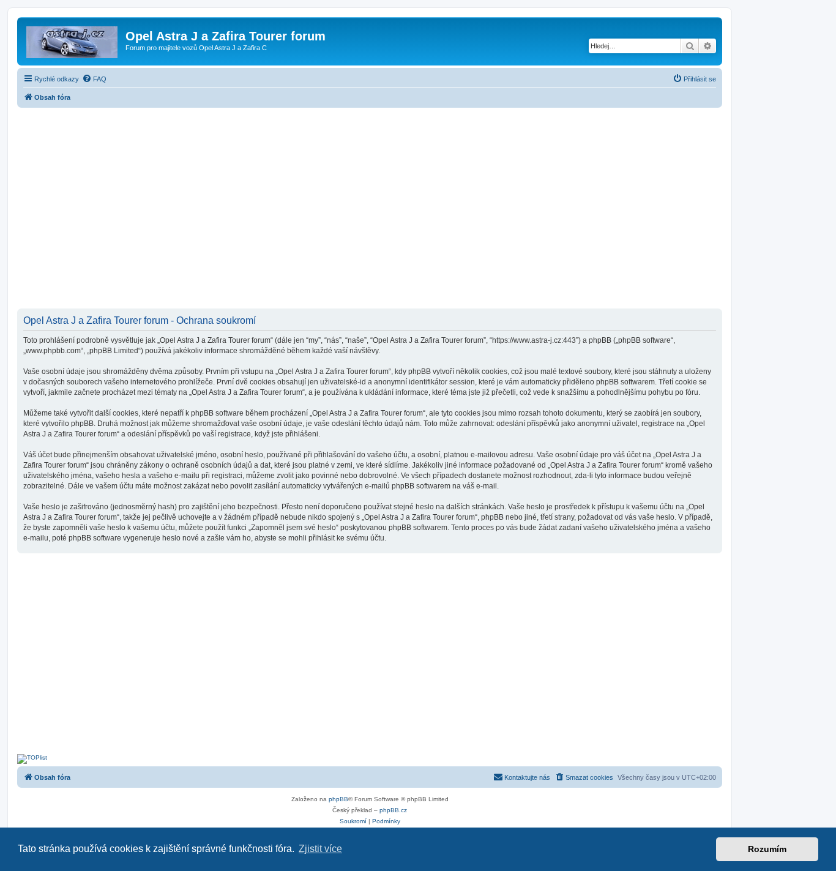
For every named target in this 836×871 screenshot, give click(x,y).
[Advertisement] (369, 209)
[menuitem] (94, 79)
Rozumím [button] (767, 849)
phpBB (338, 799)
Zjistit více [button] (320, 848)
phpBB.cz (393, 810)
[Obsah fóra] (72, 39)
